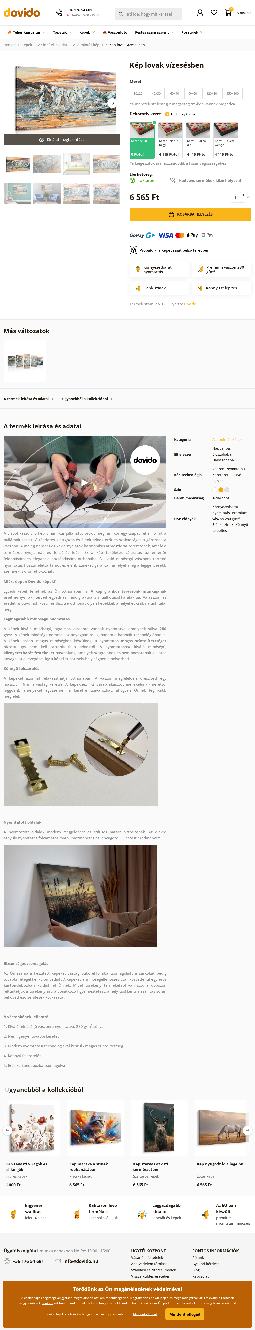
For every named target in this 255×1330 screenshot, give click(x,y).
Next (112, 103)
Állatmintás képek (88, 44)
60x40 (174, 93)
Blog (196, 1270)
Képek (27, 44)
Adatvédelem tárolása (149, 1263)
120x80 (211, 93)
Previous (7, 1130)
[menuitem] (26, 32)
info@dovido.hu (80, 1261)
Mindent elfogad (184, 1314)
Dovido (190, 303)
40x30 (156, 93)
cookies (47, 1303)
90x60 (192, 93)
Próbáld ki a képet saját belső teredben (174, 250)
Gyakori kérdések (207, 1263)
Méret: (137, 81)
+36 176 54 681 (27, 1261)
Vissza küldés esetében (150, 1276)
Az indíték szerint (52, 44)
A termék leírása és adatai (26, 398)
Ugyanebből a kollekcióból (85, 398)
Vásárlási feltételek (147, 1257)
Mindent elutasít (145, 1314)
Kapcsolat (200, 1276)
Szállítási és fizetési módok (153, 1270)
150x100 (232, 93)
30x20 (138, 93)
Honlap (10, 44)
